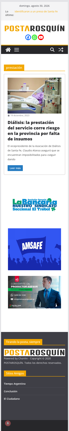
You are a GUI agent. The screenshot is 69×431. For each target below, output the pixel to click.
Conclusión (10, 391)
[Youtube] (41, 37)
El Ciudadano (12, 398)
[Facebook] (28, 37)
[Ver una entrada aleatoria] (61, 49)
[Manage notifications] (8, 423)
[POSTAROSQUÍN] (8, 49)
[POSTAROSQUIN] (34, 351)
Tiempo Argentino (15, 383)
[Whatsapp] (34, 37)
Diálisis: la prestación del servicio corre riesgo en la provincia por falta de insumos (34, 130)
